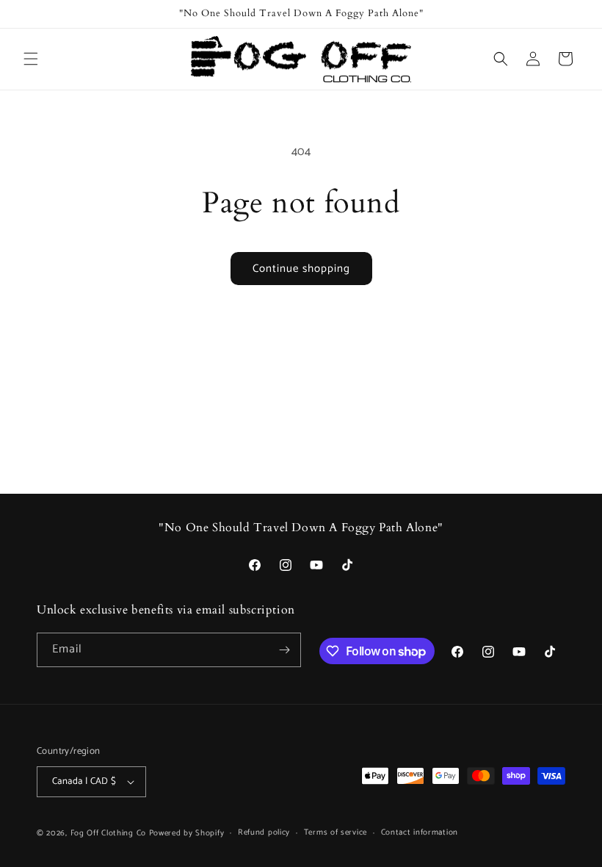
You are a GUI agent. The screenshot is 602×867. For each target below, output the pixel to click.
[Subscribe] (284, 650)
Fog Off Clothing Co (108, 833)
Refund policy (264, 832)
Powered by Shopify (187, 833)
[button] (31, 59)
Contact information (419, 832)
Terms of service (335, 832)
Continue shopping (301, 268)
